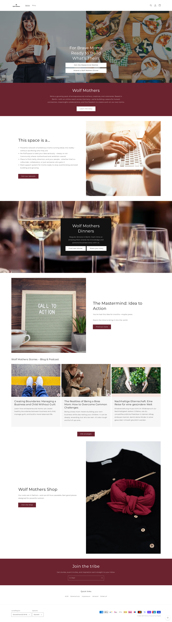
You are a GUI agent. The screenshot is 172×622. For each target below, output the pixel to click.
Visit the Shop (27, 505)
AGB (66, 596)
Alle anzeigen (86, 434)
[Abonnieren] (102, 578)
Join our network (28, 176)
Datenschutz (75, 596)
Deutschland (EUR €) (20, 614)
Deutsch (37, 614)
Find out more (102, 327)
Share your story (96, 248)
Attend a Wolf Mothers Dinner (86, 70)
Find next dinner (76, 248)
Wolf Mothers (145, 616)
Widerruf (103, 596)
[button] (151, 5)
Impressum (86, 596)
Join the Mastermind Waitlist (86, 65)
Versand (95, 596)
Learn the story (86, 109)
